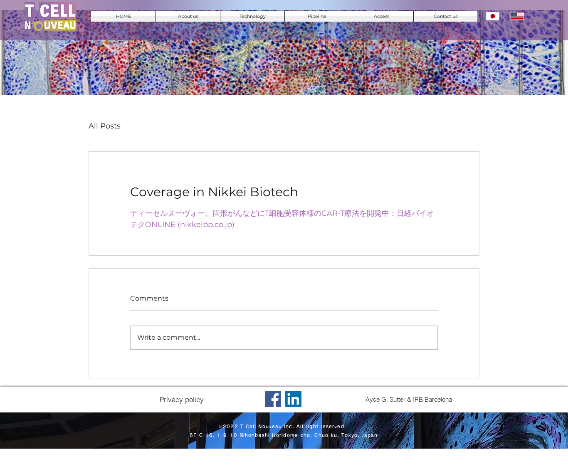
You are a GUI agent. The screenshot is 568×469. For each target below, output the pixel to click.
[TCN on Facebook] (273, 399)
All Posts (105, 126)
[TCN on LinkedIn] (293, 399)
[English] (517, 16)
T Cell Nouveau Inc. (267, 426)
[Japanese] (493, 16)
